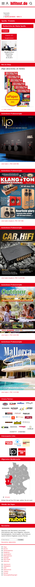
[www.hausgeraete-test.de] (17, 446)
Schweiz (7, 497)
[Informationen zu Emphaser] (14, 408)
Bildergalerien (7, 556)
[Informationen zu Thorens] (22, 427)
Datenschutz (7, 569)
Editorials (6, 561)
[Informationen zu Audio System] (12, 404)
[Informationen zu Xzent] (13, 432)
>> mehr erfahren (6, 109)
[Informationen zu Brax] (29, 403)
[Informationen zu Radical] (5, 427)
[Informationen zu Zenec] (21, 432)
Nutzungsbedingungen (10, 575)
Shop (5, 547)
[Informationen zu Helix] (26, 414)
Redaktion (6, 552)
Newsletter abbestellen (8, 542)
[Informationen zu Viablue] (30, 428)
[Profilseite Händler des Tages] (17, 515)
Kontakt (5, 573)
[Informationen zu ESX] (21, 409)
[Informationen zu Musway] (8, 422)
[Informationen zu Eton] (29, 408)
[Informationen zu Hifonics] (6, 417)
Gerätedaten (7, 554)
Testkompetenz (8, 550)
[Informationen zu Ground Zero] (17, 414)
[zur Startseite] (19, 3)
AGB (4, 568)
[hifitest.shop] (21, 455)
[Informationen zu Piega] (26, 423)
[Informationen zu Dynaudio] (5, 408)
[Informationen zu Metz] (28, 417)
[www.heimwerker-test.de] (26, 446)
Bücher (5, 549)
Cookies (5, 571)
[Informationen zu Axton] (20, 403)
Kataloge (6, 557)
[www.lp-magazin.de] (13, 455)
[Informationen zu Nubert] (17, 423)
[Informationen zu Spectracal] (13, 427)
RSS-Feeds (6, 559)
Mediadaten (7, 566)
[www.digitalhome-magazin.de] (8, 446)
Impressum (6, 564)
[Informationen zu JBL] (13, 418)
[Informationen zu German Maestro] (8, 414)
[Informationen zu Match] (19, 417)
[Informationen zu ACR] (5, 404)
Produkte (5, 31)
